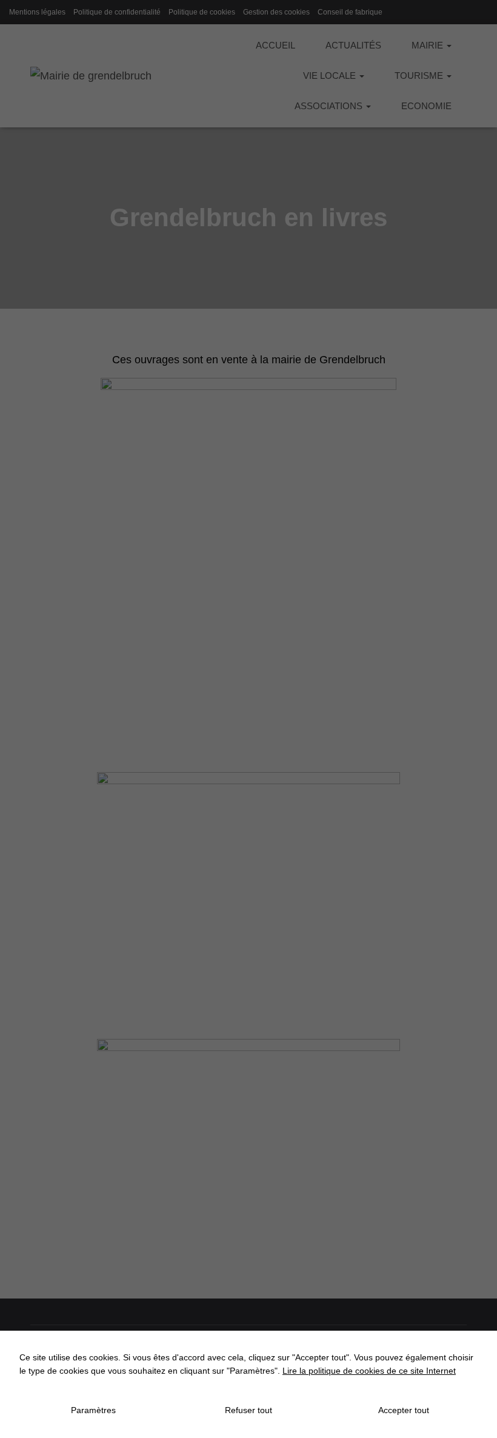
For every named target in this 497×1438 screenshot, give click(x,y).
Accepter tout (403, 1410)
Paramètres (93, 1410)
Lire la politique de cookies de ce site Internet (369, 1371)
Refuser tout (248, 1410)
